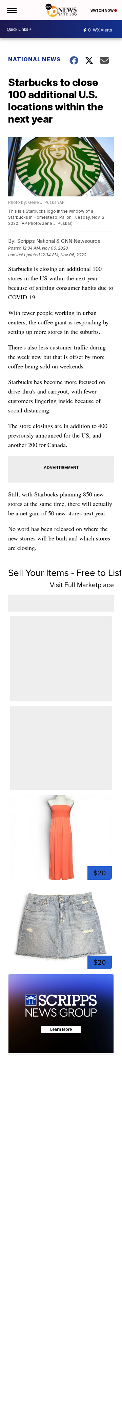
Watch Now (102, 10)
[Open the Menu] (11, 10)
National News (34, 59)
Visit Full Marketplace (82, 585)
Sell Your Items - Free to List (65, 573)
